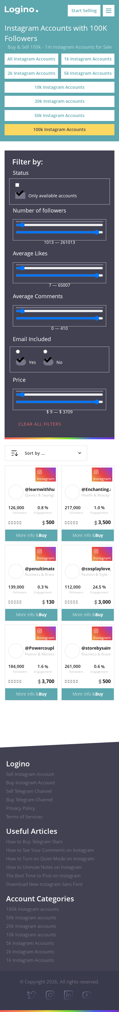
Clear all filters (39, 424)
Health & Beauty (95, 495)
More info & (31, 535)
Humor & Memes (39, 654)
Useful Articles (31, 831)
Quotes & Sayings (40, 495)
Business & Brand (40, 574)
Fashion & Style (94, 574)
